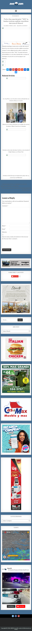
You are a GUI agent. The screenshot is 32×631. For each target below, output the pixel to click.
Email (4, 229)
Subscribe (21, 606)
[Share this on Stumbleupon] (22, 69)
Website (4, 232)
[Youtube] (19, 616)
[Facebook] (16, 616)
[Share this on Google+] (13, 69)
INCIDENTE (16, 16)
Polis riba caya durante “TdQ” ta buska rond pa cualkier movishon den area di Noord (16, 21)
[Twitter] (13, 616)
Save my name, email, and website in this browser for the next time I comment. (15, 237)
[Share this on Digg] (25, 69)
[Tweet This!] (7, 69)
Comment (5, 206)
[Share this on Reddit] (19, 69)
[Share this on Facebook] (10, 69)
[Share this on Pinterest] (16, 69)
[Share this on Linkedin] (28, 69)
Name (4, 226)
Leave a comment (22, 25)
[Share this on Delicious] (16, 72)
